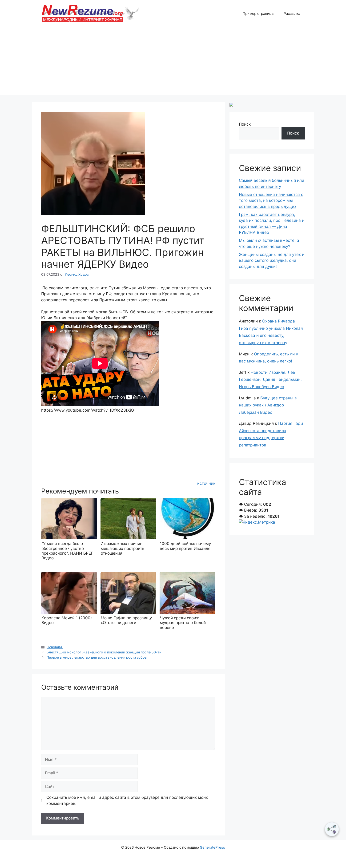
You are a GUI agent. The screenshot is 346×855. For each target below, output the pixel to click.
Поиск (245, 124)
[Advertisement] (173, 62)
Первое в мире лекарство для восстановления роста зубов (97, 657)
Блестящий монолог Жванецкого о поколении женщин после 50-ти (104, 652)
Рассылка (292, 13)
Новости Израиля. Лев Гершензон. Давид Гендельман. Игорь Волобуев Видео (270, 379)
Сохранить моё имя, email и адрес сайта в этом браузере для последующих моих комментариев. (127, 800)
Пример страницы (258, 13)
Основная (55, 647)
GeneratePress (212, 847)
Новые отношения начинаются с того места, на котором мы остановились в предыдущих (271, 200)
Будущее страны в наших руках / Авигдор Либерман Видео (268, 405)
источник (206, 483)
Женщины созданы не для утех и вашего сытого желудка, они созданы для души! (271, 260)
